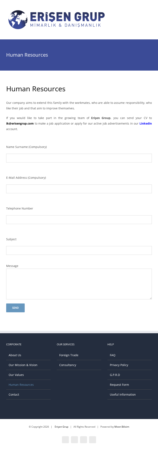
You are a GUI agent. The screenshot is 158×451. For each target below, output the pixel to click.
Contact (14, 394)
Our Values (16, 375)
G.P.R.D (115, 375)
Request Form (119, 385)
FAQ (112, 355)
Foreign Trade (68, 355)
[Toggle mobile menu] (150, 12)
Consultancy (67, 365)
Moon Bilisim (121, 426)
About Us (15, 355)
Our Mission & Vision (23, 365)
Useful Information (123, 394)
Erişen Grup (61, 426)
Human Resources (21, 385)
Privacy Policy (119, 365)
